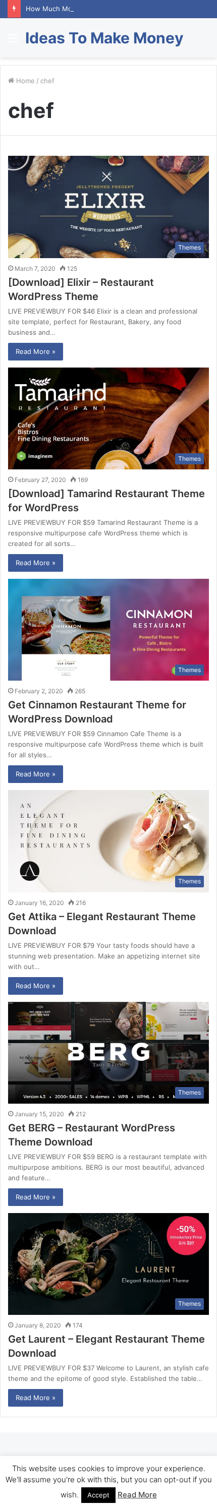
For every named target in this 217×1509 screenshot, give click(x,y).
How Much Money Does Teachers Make (89, 9)
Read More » (36, 351)
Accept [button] (98, 1495)
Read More (137, 1494)
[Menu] (13, 41)
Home (24, 81)
